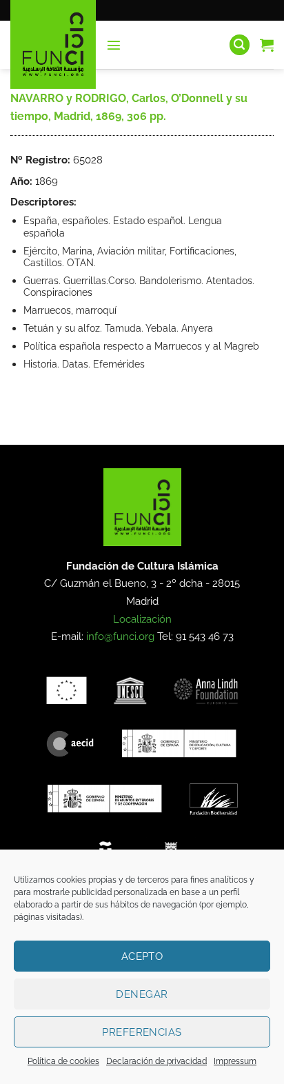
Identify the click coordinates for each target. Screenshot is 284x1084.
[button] (113, 45)
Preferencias (141, 1032)
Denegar (142, 994)
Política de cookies (63, 1061)
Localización (142, 619)
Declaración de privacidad (156, 1061)
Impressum (235, 1061)
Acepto (142, 956)
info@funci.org (120, 636)
